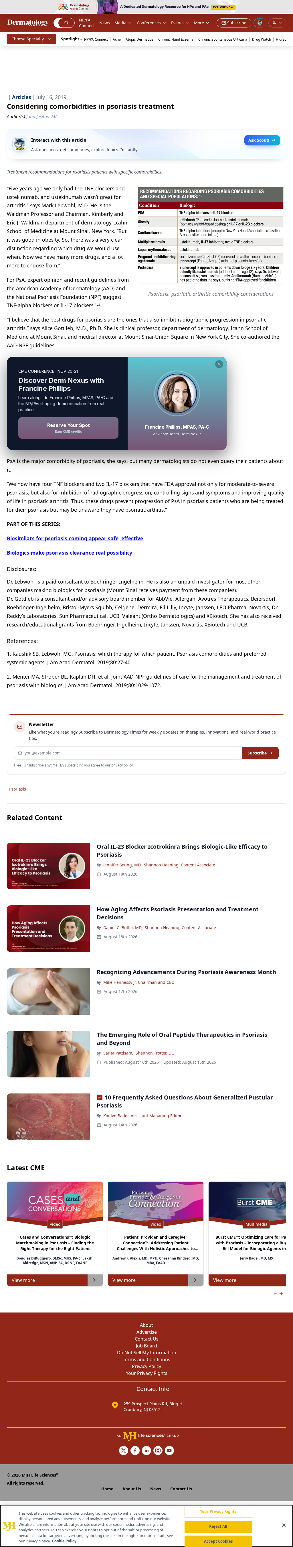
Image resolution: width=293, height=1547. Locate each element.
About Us (131, 1488)
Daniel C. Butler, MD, (122, 927)
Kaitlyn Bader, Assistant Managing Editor (142, 1115)
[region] (146, 1526)
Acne (117, 39)
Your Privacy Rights (146, 1373)
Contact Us (147, 1339)
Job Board (146, 1346)
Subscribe (257, 753)
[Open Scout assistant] (260, 22)
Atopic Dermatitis (139, 39)
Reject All (218, 1526)
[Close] (284, 1525)
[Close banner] (286, 7)
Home (107, 1488)
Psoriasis (17, 789)
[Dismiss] (219, 364)
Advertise (146, 1332)
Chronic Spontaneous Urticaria (222, 39)
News (104, 22)
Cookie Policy (64, 1541)
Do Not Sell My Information (146, 1352)
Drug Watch (261, 39)
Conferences (149, 22)
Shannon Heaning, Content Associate (179, 865)
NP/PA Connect (87, 22)
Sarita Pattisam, (118, 1053)
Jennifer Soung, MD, (122, 865)
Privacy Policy (146, 1366)
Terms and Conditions (146, 1359)
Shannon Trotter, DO (155, 1053)
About (146, 1325)
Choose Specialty (27, 39)
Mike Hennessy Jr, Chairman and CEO (139, 982)
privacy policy (122, 765)
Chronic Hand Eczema (175, 39)
